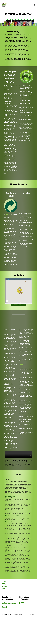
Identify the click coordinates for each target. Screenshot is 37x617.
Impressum (4, 602)
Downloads (21, 602)
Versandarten (4, 607)
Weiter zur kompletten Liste (18, 304)
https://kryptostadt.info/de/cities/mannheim (15, 515)
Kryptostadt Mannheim (10, 496)
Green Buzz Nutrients (9, 614)
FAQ (20, 603)
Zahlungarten (4, 606)
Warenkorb (4, 586)
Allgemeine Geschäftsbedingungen (9, 603)
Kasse (3, 588)
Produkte (4, 584)
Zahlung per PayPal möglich (11, 478)
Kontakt (4, 581)
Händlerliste (21, 604)
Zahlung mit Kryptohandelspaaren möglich (14, 521)
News (3, 583)
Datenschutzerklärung (6, 604)
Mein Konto (5, 590)
